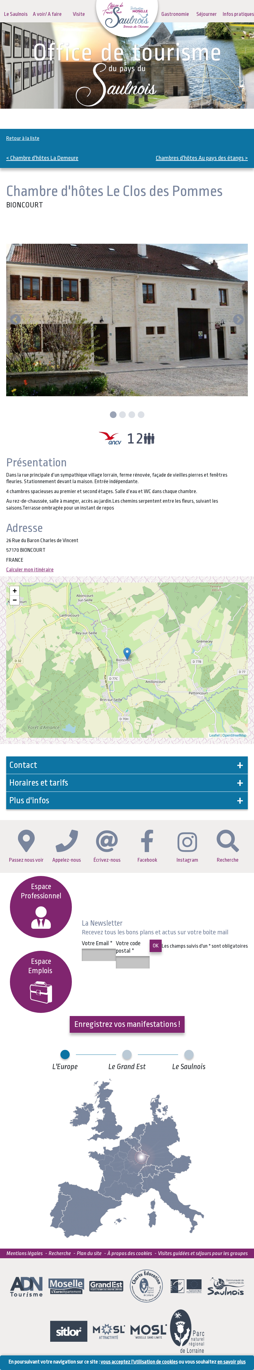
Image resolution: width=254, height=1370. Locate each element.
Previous (15, 320)
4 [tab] (140, 415)
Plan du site (89, 1253)
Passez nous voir (26, 860)
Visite (79, 14)
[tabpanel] (127, 320)
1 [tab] (112, 415)
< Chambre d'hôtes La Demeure (42, 158)
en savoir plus (231, 1362)
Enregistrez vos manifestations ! (127, 1024)
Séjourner (206, 14)
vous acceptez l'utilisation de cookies (139, 1362)
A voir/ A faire (47, 14)
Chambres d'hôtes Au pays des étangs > (202, 158)
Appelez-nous (66, 860)
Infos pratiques (238, 14)
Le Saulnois (16, 14)
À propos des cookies (129, 1253)
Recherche (228, 860)
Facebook (147, 860)
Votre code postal (128, 947)
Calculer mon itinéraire (30, 570)
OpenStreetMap (234, 735)
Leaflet (214, 735)
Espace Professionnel (41, 891)
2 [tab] (122, 415)
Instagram (187, 860)
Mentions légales (25, 1253)
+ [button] (15, 591)
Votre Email (97, 943)
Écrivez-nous (107, 860)
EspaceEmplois (41, 966)
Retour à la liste (22, 138)
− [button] (15, 600)
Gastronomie (175, 14)
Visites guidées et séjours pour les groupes (203, 1253)
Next (238, 320)
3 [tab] (131, 415)
